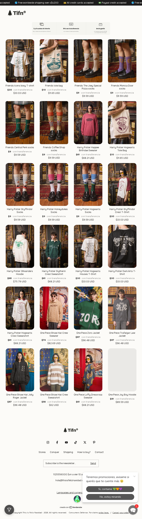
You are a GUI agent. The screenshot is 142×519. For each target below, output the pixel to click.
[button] (133, 510)
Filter (9, 510)
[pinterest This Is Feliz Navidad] (94, 453)
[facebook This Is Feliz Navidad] (57, 453)
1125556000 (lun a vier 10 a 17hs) (71, 485)
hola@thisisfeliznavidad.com (71, 491)
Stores (42, 463)
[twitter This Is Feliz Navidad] (84, 453)
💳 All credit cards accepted (49, 2)
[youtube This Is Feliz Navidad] (66, 453)
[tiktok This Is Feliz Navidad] (75, 453)
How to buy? (84, 463)
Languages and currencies (71, 503)
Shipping (68, 463)
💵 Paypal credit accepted (83, 2)
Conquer (54, 463)
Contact (99, 463)
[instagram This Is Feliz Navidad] (47, 453)
